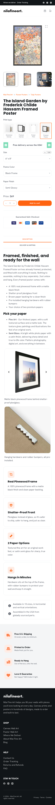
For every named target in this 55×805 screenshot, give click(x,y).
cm (49, 152)
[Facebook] (43, 3)
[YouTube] (51, 3)
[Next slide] (46, 372)
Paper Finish (8, 181)
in (45, 152)
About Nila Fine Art (12, 738)
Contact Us (8, 758)
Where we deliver (9, 3)
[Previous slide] (8, 372)
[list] (28, 372)
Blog (5, 742)
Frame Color (9, 167)
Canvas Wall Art (11, 728)
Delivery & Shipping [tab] (27, 245)
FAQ (5, 768)
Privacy (36, 797)
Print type (7, 119)
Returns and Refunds (13, 765)
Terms (42, 797)
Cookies (49, 797)
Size (5, 152)
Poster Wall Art (10, 731)
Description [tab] (27, 239)
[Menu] (50, 11)
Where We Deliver (12, 735)
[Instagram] (47, 3)
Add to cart (35, 203)
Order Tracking (22, 3)
